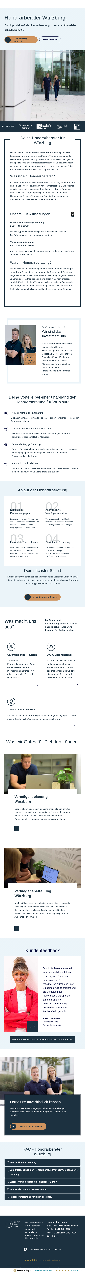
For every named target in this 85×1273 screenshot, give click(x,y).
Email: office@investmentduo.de (62, 1226)
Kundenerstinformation (57, 1268)
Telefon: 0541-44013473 (59, 1229)
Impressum (42, 1268)
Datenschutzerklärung (28, 1268)
